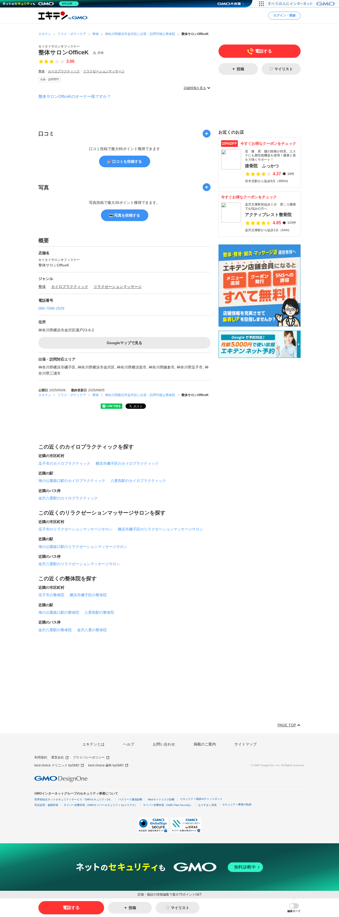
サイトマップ (245, 744)
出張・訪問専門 (49, 79)
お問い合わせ (164, 744)
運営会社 (57, 757)
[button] (294, 907)
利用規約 (40, 757)
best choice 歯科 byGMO (105, 765)
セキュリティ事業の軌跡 (236, 804)
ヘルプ (128, 744)
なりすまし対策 (207, 805)
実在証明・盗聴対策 (46, 805)
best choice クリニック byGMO (56, 765)
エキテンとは (93, 744)
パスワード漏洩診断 (130, 799)
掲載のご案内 (205, 744)
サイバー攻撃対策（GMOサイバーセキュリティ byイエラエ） (100, 805)
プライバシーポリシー (89, 757)
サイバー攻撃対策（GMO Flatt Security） (168, 805)
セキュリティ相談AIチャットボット (201, 798)
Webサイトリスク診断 (161, 799)
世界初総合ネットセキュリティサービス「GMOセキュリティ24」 (73, 799)
